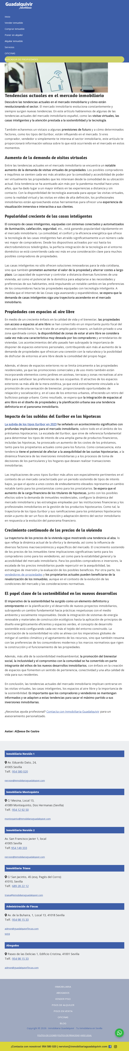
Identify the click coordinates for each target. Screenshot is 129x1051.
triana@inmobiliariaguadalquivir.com (24, 895)
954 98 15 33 (20, 920)
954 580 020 (20, 771)
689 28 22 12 (20, 886)
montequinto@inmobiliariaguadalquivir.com (28, 818)
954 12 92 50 (20, 810)
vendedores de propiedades (23, 574)
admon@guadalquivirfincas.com (22, 928)
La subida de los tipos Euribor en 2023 (31, 424)
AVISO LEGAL (86, 1035)
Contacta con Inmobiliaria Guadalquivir (72, 711)
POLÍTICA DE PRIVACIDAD (68, 1035)
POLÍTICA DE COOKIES (47, 1035)
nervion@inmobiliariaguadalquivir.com (25, 780)
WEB (7, 933)
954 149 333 (19, 848)
